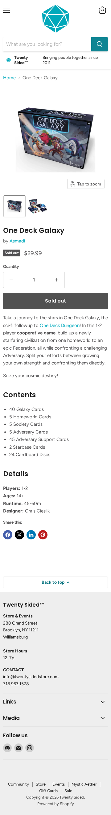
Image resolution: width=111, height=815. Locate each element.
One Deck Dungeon (60, 325)
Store (41, 784)
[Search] (99, 44)
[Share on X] (19, 534)
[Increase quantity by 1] (57, 280)
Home (9, 78)
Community (18, 784)
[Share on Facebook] (7, 534)
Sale (68, 790)
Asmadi (17, 241)
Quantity (11, 266)
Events (58, 784)
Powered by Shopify (55, 803)
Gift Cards (48, 790)
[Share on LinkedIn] (31, 534)
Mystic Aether (84, 784)
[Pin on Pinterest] (42, 534)
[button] (14, 206)
